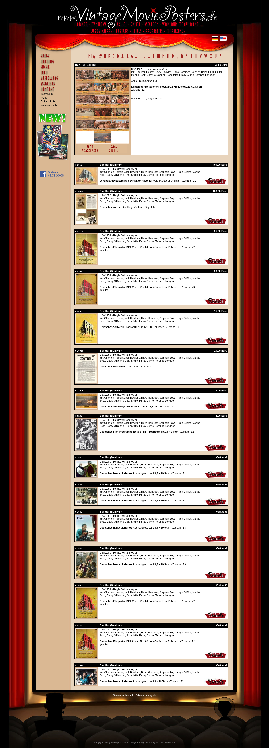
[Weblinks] (54, 85)
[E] (122, 58)
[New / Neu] (92, 58)
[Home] (54, 57)
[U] (196, 58)
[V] (200, 58)
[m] (158, 58)
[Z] (220, 58)
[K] (149, 58)
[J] (144, 58)
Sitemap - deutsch (123, 695)
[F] (127, 58)
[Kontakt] (54, 91)
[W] (205, 58)
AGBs (44, 97)
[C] (113, 58)
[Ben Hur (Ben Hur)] (102, 142)
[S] (186, 58)
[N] (163, 58)
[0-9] (100, 58)
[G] (132, 58)
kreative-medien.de (165, 742)
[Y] (215, 58)
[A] (105, 58)
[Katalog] (54, 63)
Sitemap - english (146, 695)
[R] (182, 58)
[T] (191, 58)
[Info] (54, 74)
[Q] (177, 58)
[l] (154, 58)
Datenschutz (48, 101)
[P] (172, 58)
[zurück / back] (115, 152)
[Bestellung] (54, 80)
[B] (109, 58)
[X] (210, 58)
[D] (118, 58)
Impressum (47, 94)
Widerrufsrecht (49, 105)
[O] (168, 58)
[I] (140, 58)
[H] (136, 58)
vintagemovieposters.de (116, 742)
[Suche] (54, 68)
